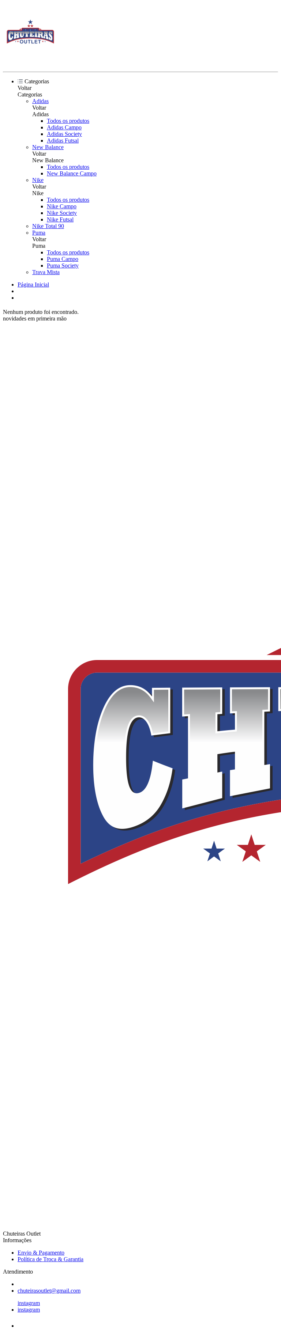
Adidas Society (64, 134)
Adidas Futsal (63, 140)
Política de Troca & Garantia (50, 1259)
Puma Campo (62, 259)
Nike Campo (61, 206)
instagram (29, 1303)
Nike (38, 180)
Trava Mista (46, 272)
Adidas (40, 101)
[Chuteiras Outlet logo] (30, 62)
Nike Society (62, 213)
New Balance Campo (72, 173)
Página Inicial (33, 284)
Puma (38, 233)
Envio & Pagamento (41, 1252)
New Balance (48, 147)
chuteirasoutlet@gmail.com (49, 1290)
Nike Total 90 (48, 226)
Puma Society (63, 265)
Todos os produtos (68, 121)
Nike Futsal (60, 219)
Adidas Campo (64, 127)
